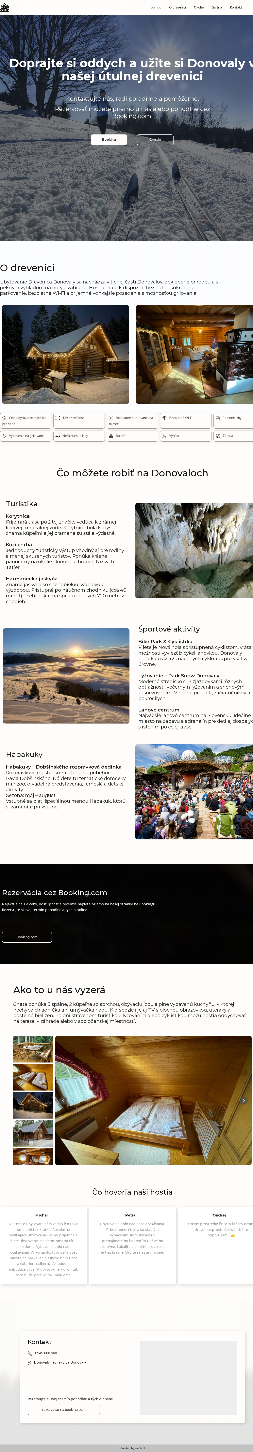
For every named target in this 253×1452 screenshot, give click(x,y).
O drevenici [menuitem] (177, 7)
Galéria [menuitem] (216, 7)
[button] (63, 1101)
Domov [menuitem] (155, 7)
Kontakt (155, 140)
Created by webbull (132, 1448)
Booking (109, 140)
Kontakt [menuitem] (236, 7)
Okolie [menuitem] (199, 7)
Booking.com (27, 937)
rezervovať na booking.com (63, 1410)
